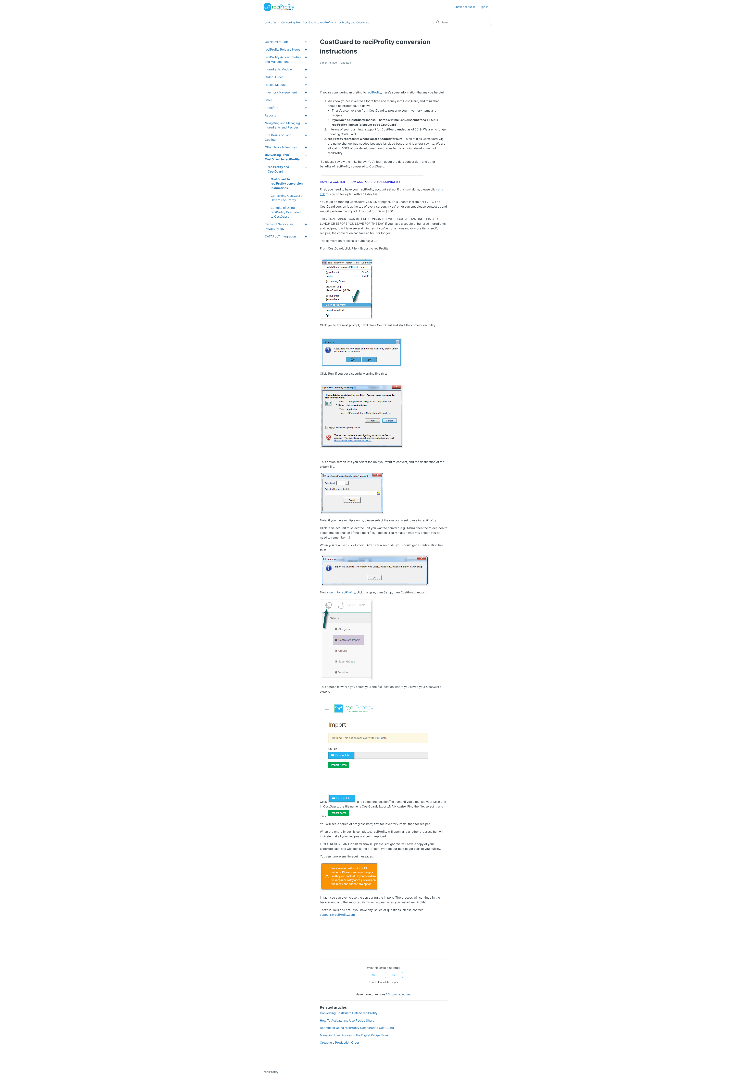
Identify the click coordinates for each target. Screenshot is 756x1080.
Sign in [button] (484, 6)
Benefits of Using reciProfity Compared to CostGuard (357, 1028)
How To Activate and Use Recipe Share (347, 1020)
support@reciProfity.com (337, 914)
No (394, 974)
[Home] (279, 7)
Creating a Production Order (339, 1042)
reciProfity (270, 22)
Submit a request (464, 6)
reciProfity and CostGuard (354, 22)
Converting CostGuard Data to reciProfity (348, 1013)
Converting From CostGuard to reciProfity (307, 22)
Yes (373, 974)
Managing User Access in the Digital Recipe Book (354, 1035)
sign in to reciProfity (341, 592)
